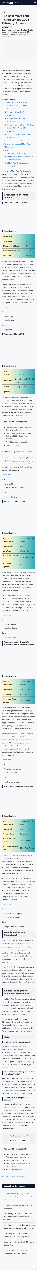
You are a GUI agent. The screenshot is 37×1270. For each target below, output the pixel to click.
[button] (34, 1267)
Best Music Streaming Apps (16, 1160)
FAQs (6, 150)
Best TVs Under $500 (14, 445)
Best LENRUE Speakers (14, 1169)
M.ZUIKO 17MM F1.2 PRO (16, 118)
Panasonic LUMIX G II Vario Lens (19, 134)
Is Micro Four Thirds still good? (18, 153)
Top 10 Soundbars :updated (16, 442)
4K (9, 85)
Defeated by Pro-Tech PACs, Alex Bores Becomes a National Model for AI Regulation (17, 1216)
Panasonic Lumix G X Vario (17, 105)
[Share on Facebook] (17, 66)
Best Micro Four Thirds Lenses (16, 102)
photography (10, 189)
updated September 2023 (18, 1176)
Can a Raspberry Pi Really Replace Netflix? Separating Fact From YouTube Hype (17, 1197)
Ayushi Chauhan (9, 35)
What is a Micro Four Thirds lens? (16, 141)
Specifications (14, 109)
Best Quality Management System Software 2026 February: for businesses (19, 436)
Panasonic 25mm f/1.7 (15, 112)
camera (27, 79)
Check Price (6, 307)
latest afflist (6, 1176)
